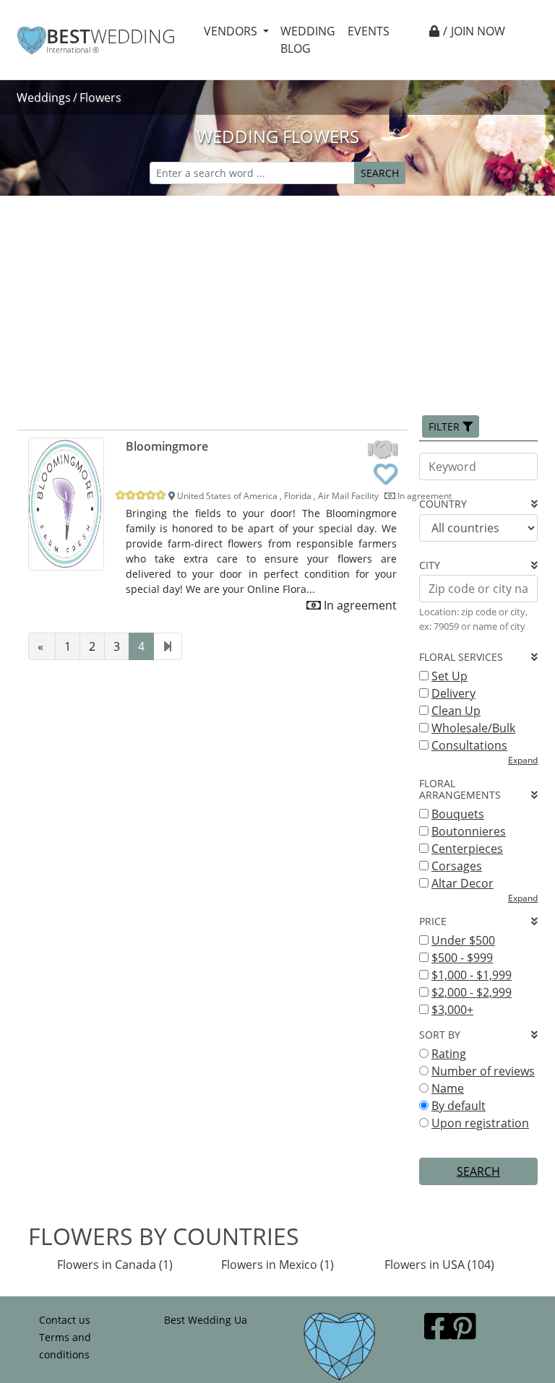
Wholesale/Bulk (473, 728)
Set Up (449, 676)
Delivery (453, 693)
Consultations (469, 745)
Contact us (64, 1320)
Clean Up (456, 711)
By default (458, 1106)
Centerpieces (467, 849)
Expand (523, 760)
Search (380, 173)
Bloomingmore (167, 446)
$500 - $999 (462, 958)
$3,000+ (452, 1010)
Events (369, 31)
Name (447, 1088)
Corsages (456, 866)
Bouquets (457, 814)
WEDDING (111, 36)
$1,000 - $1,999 (471, 975)
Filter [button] (445, 426)
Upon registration (480, 1123)
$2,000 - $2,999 (471, 992)
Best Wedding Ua (205, 1320)
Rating (448, 1054)
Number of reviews (483, 1071)
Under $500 (463, 940)
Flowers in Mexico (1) (277, 1265)
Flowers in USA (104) (439, 1265)
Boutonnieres (468, 831)
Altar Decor (462, 883)
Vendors (232, 31)
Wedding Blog (307, 39)
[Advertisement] (277, 304)
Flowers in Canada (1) (115, 1265)
